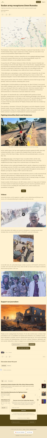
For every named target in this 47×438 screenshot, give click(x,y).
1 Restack (10, 352)
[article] (23, 387)
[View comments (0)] (6, 14)
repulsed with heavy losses (37, 56)
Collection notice (32, 429)
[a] (23, 214)
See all (3, 407)
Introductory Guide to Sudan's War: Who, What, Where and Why (17, 384)
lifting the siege (8, 159)
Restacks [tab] (9, 365)
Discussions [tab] (10, 381)
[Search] (45, 381)
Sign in (43, 2)
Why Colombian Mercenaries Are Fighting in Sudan (14, 392)
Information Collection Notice (23, 414)
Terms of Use (29, 413)
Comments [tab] (4, 365)
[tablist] (6, 365)
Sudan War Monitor (5, 10)
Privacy (24, 429)
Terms (27, 429)
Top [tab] (2, 381)
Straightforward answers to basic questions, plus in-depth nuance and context (17, 386)
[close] (35, 395)
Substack (17, 435)
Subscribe (38, 2)
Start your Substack (20, 432)
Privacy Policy (32, 414)
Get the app (29, 432)
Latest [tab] (5, 381)
